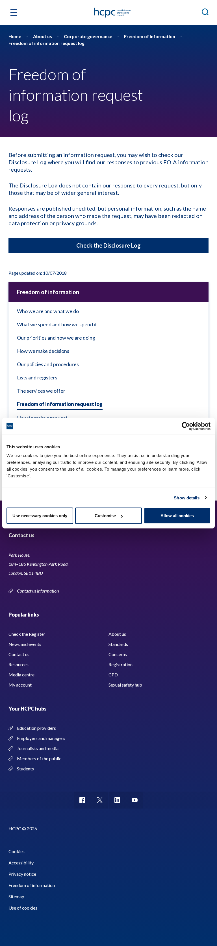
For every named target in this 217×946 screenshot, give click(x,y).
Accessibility (21, 862)
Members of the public (39, 758)
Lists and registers (37, 377)
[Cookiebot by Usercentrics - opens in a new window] (186, 426)
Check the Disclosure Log (108, 245)
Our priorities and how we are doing (56, 338)
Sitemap (16, 896)
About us (117, 634)
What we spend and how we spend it (57, 324)
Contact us (18, 654)
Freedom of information (48, 292)
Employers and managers (41, 738)
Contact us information (38, 590)
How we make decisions (43, 351)
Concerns (117, 654)
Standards (118, 644)
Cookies (16, 851)
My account (20, 684)
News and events (24, 644)
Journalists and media (37, 748)
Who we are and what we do (48, 311)
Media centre (21, 674)
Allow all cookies (177, 515)
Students (25, 768)
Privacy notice (22, 874)
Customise (105, 515)
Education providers (36, 728)
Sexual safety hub (125, 684)
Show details (186, 497)
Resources (18, 664)
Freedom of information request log (60, 404)
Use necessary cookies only (39, 515)
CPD (113, 674)
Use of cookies (22, 907)
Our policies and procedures (48, 364)
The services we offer (41, 391)
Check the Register (26, 634)
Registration (120, 664)
